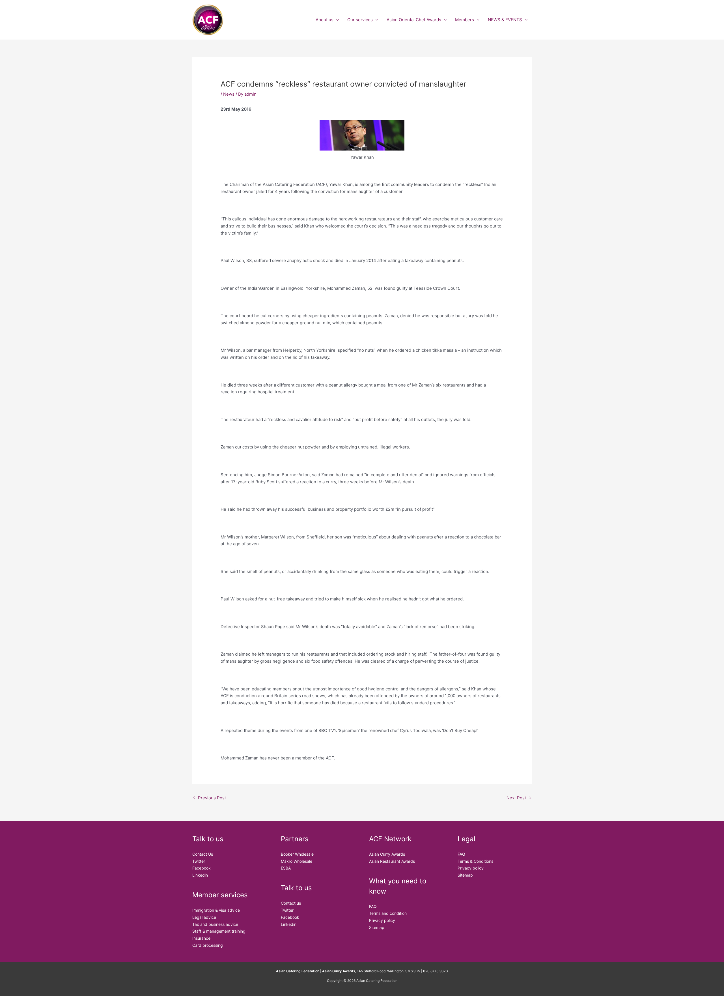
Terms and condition (388, 913)
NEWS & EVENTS (505, 19)
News (228, 94)
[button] (336, 20)
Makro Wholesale (296, 861)
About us (324, 19)
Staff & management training (218, 931)
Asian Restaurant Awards (392, 861)
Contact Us (202, 854)
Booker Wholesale (297, 854)
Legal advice (204, 917)
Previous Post (209, 797)
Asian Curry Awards (387, 854)
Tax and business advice (215, 924)
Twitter (198, 861)
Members (464, 19)
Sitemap (376, 927)
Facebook (201, 868)
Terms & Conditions (475, 861)
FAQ (373, 906)
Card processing (207, 945)
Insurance (201, 938)
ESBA (286, 868)
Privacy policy (382, 920)
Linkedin (200, 875)
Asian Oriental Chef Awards (414, 19)
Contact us (291, 903)
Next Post (519, 797)
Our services (360, 19)
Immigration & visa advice (216, 910)
